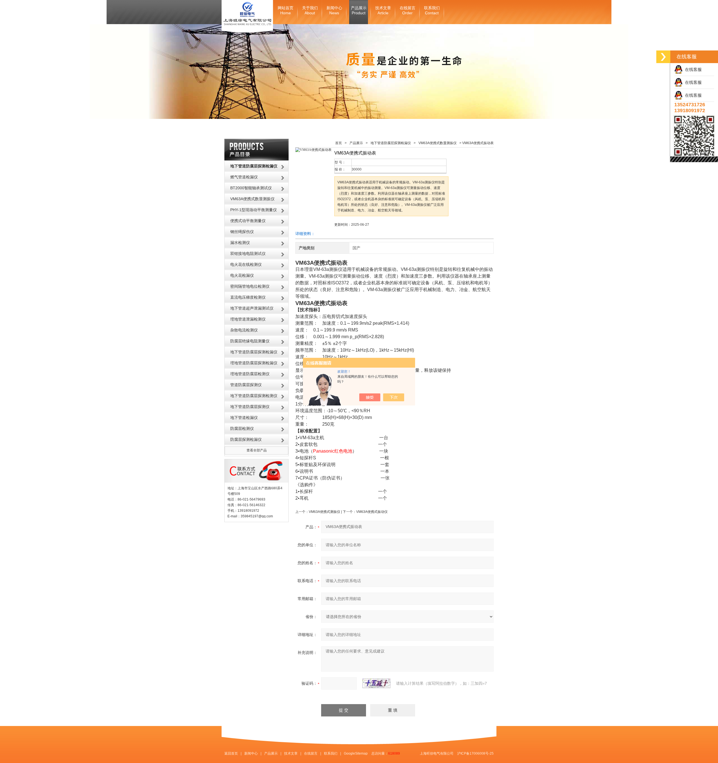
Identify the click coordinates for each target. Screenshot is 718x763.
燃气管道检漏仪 (244, 177)
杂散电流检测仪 (244, 330)
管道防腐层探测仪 (246, 384)
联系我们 (432, 10)
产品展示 (359, 10)
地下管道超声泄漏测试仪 (251, 308)
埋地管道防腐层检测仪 (250, 374)
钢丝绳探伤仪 (242, 231)
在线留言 (407, 10)
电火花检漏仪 (242, 275)
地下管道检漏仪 (244, 417)
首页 (338, 143)
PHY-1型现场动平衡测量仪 (253, 210)
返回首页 (231, 753)
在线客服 (692, 69)
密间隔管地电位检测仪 (250, 286)
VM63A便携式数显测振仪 (252, 199)
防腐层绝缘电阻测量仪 (250, 341)
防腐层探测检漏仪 (246, 439)
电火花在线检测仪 (246, 264)
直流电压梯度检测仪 (248, 297)
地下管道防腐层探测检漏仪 (253, 352)
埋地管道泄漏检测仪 (248, 319)
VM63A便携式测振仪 (324, 512)
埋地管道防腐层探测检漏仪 (253, 363)
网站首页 (285, 10)
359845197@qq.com (257, 516)
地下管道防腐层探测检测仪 (253, 395)
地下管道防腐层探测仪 (250, 406)
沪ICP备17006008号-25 (475, 753)
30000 (357, 169)
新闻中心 (334, 10)
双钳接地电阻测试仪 (248, 253)
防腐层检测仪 (242, 428)
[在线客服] (663, 56)
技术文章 (383, 10)
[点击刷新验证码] (376, 683)
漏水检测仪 (240, 242)
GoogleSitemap (356, 753)
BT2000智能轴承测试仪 (251, 188)
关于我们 (310, 10)
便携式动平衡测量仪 (248, 220)
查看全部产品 (257, 450)
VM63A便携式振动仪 (372, 512)
